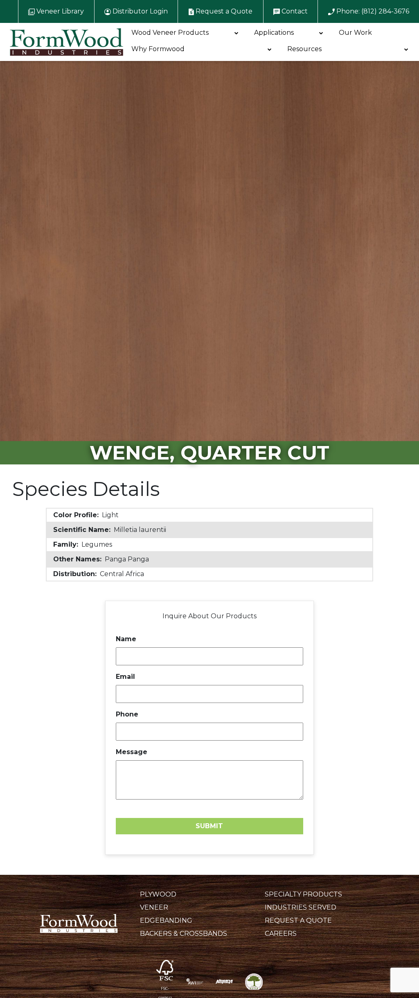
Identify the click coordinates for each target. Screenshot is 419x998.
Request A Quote (298, 920)
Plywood (158, 894)
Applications (274, 32)
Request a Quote (223, 11)
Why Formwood (158, 49)
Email (125, 676)
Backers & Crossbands (183, 933)
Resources (304, 49)
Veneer (154, 907)
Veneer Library (59, 11)
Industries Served (300, 907)
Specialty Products (303, 894)
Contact (294, 11)
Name (126, 639)
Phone (127, 714)
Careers (281, 933)
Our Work (355, 32)
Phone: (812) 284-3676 (372, 11)
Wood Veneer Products (170, 32)
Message (131, 752)
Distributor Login (139, 11)
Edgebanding (166, 920)
